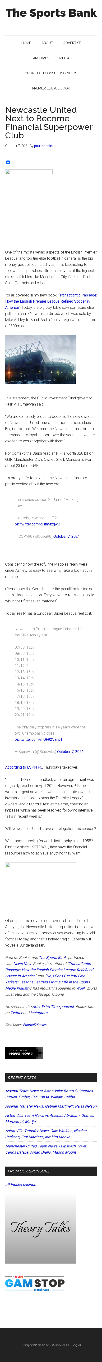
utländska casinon (20, 1184)
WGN (80, 988)
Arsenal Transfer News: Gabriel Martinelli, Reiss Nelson (51, 1106)
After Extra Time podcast (53, 1006)
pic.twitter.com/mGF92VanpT (39, 739)
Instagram (38, 1013)
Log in (76, 1345)
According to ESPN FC (23, 767)
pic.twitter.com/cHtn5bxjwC (37, 524)
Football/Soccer (34, 1025)
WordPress (60, 1345)
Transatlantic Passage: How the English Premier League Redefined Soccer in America (49, 969)
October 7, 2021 (66, 536)
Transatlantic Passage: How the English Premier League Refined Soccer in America (51, 301)
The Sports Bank (51, 12)
